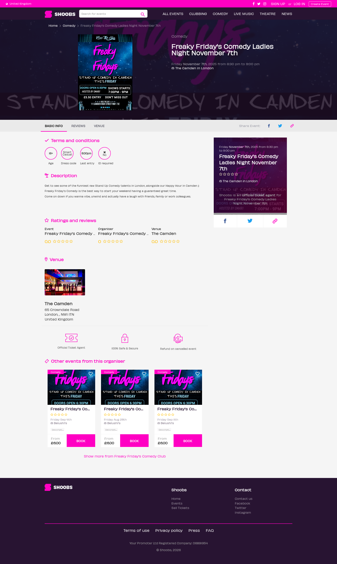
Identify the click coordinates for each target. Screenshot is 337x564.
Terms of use (136, 530)
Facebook (242, 503)
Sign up (278, 4)
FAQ (210, 530)
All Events (173, 14)
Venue (99, 126)
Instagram (243, 512)
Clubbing (198, 14)
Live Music (244, 14)
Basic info (54, 126)
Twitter (240, 508)
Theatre (268, 14)
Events (176, 503)
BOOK (80, 441)
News (287, 14)
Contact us (243, 498)
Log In (299, 4)
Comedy (220, 14)
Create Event (320, 4)
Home (53, 25)
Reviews (78, 126)
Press (194, 530)
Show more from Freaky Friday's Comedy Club (125, 456)
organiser (114, 360)
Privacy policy (169, 530)
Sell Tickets (180, 508)
